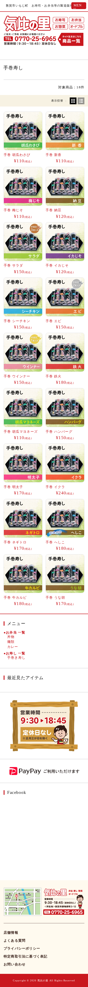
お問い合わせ (14, 964)
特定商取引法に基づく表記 (25, 956)
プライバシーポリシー (22, 948)
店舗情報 (11, 932)
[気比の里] (27, 23)
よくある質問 (14, 940)
